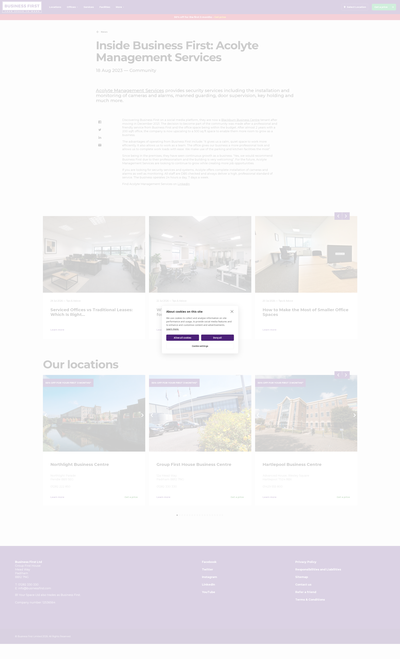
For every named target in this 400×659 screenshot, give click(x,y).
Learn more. (172, 329)
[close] (232, 311)
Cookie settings (200, 345)
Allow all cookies (182, 337)
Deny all (217, 337)
